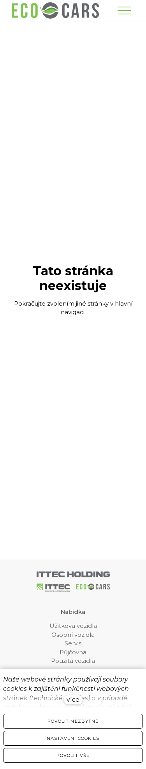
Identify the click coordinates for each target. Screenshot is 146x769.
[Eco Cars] (55, 10)
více (73, 699)
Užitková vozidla (73, 625)
